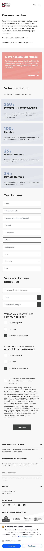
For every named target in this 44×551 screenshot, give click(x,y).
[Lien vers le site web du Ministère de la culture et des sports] (38, 519)
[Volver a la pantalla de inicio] (8, 5)
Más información (25, 537)
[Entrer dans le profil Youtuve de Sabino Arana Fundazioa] (19, 505)
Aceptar (11, 546)
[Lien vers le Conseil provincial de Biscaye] (27, 519)
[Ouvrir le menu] (40, 5)
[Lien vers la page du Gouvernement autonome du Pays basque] (6, 519)
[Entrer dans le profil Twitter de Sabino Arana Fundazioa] (9, 505)
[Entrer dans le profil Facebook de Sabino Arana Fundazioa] (14, 505)
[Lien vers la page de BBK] (16, 519)
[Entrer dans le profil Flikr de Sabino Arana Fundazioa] (24, 505)
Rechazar (32, 546)
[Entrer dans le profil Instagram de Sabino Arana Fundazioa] (4, 505)
